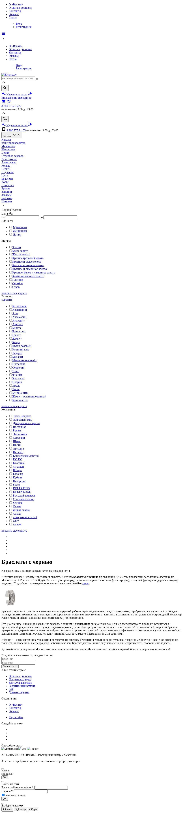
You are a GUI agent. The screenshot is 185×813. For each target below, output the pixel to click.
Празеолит (18, 363)
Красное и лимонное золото (29, 268)
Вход (19, 23)
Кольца (5, 165)
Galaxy (17, 513)
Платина (17, 279)
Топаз (15, 371)
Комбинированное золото (28, 276)
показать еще (9, 293)
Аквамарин (19, 316)
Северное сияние (23, 499)
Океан (17, 506)
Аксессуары (8, 162)
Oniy (16, 520)
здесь (85, 583)
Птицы (17, 470)
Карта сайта (16, 717)
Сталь (16, 286)
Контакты (15, 10)
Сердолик (18, 367)
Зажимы (6, 194)
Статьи (13, 17)
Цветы (17, 444)
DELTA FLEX (21, 488)
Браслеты (7, 178)
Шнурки (6, 201)
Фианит (17, 374)
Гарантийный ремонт (22, 685)
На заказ (18, 452)
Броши (5, 188)
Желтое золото (21, 254)
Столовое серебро (12, 155)
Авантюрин (19, 309)
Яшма (16, 389)
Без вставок (19, 306)
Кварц (16, 342)
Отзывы (14, 14)
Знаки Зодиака (22, 416)
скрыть (22, 293)
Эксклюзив (20, 434)
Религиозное (9, 159)
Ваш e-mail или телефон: (18, 787)
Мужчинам (8, 146)
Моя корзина (9, 97)
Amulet (17, 524)
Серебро (17, 283)
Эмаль (16, 385)
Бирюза (16, 327)
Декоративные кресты (26, 423)
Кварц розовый (21, 345)
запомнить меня (15, 795)
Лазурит (17, 353)
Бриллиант (19, 331)
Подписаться (10, 666)
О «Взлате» (16, 4)
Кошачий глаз (20, 349)
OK (4, 777)
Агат (15, 313)
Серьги (5, 168)
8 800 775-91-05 (11, 106)
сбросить (6, 299)
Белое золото (20, 250)
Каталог (12, 135)
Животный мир (22, 419)
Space (16, 484)
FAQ (11, 689)
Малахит (17, 356)
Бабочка (18, 473)
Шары (17, 441)
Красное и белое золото (26, 261)
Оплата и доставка (20, 7)
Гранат (16, 335)
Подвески (7, 172)
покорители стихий (25, 517)
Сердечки (19, 437)
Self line (17, 502)
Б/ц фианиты (20, 392)
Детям (5, 152)
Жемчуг (17, 338)
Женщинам (8, 149)
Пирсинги (7, 185)
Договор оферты (19, 692)
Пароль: (7, 791)
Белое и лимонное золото (28, 265)
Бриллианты (20, 400)
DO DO (17, 459)
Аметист (17, 324)
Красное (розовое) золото (28, 258)
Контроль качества (20, 682)
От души (18, 466)
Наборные (19, 481)
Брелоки (6, 198)
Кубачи (17, 477)
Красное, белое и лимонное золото (33, 272)
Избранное (24, 97)
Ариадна (18, 448)
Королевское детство (26, 455)
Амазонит (18, 320)
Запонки (6, 191)
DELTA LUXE (22, 491)
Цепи (4, 175)
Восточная (19, 426)
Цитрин (17, 382)
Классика (19, 463)
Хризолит (18, 378)
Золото (16, 247)
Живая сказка (21, 510)
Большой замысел (24, 495)
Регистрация (23, 26)
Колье (5, 181)
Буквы (17, 430)
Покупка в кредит (20, 679)
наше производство (13, 142)
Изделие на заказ (16, 94)
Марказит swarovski (24, 360)
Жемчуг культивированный (29, 396)
